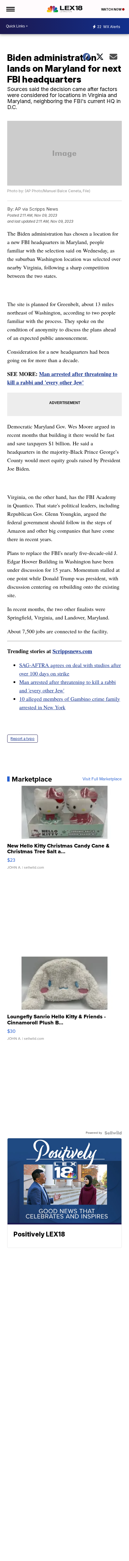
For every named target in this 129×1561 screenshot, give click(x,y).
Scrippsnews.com (72, 651)
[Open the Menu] (10, 9)
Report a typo (22, 738)
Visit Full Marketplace (102, 779)
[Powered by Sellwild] (113, 1133)
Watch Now (111, 9)
